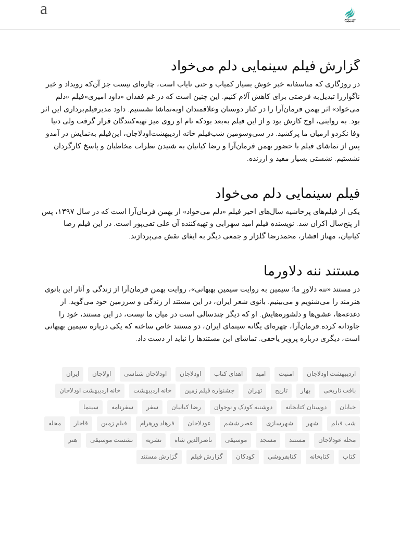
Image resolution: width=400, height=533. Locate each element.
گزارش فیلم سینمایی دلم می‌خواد (265, 65)
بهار (305, 390)
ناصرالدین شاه (193, 439)
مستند (297, 439)
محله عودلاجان (337, 439)
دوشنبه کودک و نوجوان (243, 407)
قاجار (81, 423)
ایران (72, 373)
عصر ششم (238, 423)
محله (54, 423)
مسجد (268, 439)
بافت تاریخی (339, 390)
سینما (90, 407)
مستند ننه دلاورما (312, 270)
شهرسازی (279, 423)
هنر (72, 439)
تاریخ (281, 390)
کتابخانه (320, 456)
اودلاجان (190, 373)
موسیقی (236, 439)
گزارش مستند (159, 456)
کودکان (245, 456)
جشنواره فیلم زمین (209, 390)
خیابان (348, 407)
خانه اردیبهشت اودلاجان (89, 390)
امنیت (286, 373)
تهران (254, 390)
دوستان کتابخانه (306, 407)
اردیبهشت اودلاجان (331, 373)
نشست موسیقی (111, 439)
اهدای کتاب (228, 373)
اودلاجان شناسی (145, 373)
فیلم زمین (114, 423)
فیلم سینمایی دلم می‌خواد (287, 193)
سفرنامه (122, 407)
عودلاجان (199, 423)
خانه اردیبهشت (152, 390)
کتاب (349, 456)
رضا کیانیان (186, 407)
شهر (312, 423)
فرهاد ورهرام (157, 423)
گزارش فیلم (207, 456)
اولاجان (101, 373)
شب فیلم (343, 423)
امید (261, 373)
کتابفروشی (282, 456)
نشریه (153, 439)
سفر (152, 407)
